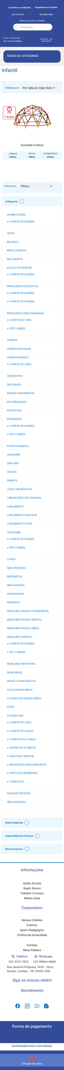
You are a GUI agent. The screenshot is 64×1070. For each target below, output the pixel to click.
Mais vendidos (16, 567)
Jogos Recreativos (19, 489)
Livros (11, 559)
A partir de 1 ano (20, 319)
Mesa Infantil (16, 585)
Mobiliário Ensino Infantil (24, 619)
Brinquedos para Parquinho (25, 313)
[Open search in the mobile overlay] (32, 27)
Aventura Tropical (21, 756)
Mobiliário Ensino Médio (23, 628)
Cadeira (12, 340)
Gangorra (13, 454)
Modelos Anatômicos (21, 681)
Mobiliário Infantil (19, 636)
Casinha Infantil (18, 357)
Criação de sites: (32, 1063)
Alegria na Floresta (22, 747)
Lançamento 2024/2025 (22, 515)
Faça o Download (11, 38)
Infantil (12, 480)
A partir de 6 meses (21, 221)
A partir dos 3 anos (22, 739)
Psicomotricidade (19, 793)
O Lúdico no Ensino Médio (24, 698)
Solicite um (46, 39)
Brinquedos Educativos (22, 286)
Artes (11, 233)
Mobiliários (14, 672)
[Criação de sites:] (32, 1059)
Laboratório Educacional (24, 497)
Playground (15, 715)
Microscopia (15, 593)
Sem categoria (16, 801)
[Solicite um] (46, 36)
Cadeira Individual (19, 348)
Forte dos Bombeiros (23, 772)
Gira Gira (13, 463)
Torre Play (16, 781)
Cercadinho (15, 375)
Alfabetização (16, 214)
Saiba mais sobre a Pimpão (32, 21)
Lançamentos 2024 (19, 523)
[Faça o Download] (5, 35)
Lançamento (15, 506)
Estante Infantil (18, 446)
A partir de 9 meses (21, 301)
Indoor (12, 471)
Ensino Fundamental (21, 393)
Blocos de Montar (19, 267)
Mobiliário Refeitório (21, 663)
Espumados (14, 418)
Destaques (14, 384)
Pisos (10, 706)
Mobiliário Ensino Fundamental (28, 611)
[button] (32, 201)
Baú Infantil (15, 259)
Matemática (14, 576)
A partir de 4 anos (21, 730)
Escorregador (16, 401)
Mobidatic (13, 602)
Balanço (13, 241)
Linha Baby (14, 532)
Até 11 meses (17, 328)
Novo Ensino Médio (19, 689)
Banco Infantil (17, 250)
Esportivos (14, 410)
